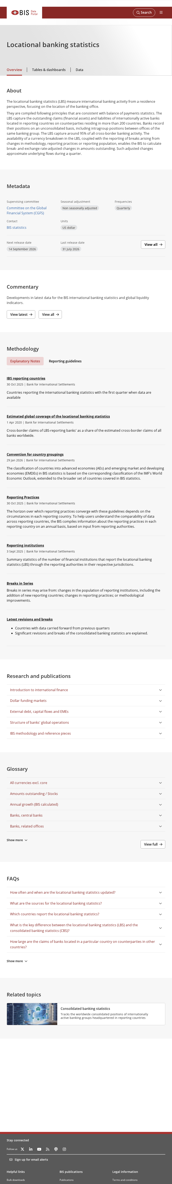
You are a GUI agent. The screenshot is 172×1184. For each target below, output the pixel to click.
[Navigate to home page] (24, 12)
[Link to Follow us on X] (22, 1149)
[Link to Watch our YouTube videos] (39, 1149)
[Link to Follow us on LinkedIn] (30, 1149)
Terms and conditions (125, 1180)
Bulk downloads (16, 1180)
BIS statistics (16, 227)
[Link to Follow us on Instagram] (64, 1149)
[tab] (25, 361)
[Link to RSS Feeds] (47, 1149)
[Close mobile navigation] (161, 12)
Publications (67, 1180)
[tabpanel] (86, 507)
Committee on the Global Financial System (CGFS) (27, 210)
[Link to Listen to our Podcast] (56, 1149)
